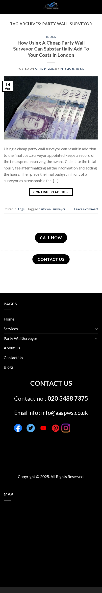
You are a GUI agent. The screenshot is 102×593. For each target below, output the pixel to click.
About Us (12, 347)
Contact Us (13, 357)
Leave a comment (86, 209)
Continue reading (51, 192)
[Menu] (8, 7)
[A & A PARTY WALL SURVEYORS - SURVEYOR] (51, 7)
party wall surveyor (52, 209)
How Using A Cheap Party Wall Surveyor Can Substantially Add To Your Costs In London (51, 49)
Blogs (51, 36)
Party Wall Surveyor (20, 338)
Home (9, 319)
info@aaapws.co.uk (64, 412)
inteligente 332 (72, 68)
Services (11, 328)
